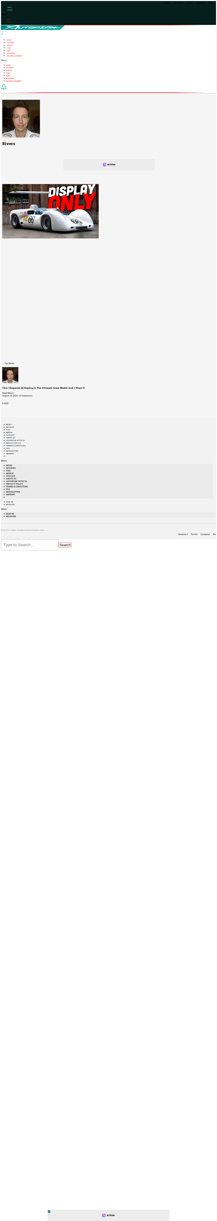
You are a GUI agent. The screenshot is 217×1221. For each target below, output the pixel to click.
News (9, 40)
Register (10, 10)
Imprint (10, 453)
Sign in (10, 7)
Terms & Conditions (16, 445)
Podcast (10, 435)
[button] (108, 14)
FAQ (8, 448)
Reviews (10, 42)
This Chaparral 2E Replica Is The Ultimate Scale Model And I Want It (43, 387)
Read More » (8, 393)
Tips (8, 50)
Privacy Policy (13, 443)
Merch (10, 45)
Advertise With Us (15, 440)
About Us (10, 438)
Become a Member (14, 56)
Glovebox (11, 53)
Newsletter (12, 451)
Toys (9, 48)
